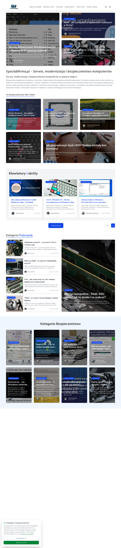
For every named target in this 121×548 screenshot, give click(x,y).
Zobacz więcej (55, 225)
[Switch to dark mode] (109, 6)
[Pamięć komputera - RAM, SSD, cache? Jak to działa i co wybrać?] (88, 276)
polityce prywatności (28, 534)
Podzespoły (59, 7)
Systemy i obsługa (92, 7)
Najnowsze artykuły (35, 7)
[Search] (106, 7)
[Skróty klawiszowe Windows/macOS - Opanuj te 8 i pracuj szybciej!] (32, 39)
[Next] (113, 225)
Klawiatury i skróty (48, 7)
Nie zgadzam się (21, 538)
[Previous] (108, 225)
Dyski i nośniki (81, 7)
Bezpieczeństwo (69, 7)
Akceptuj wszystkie (21, 542)
